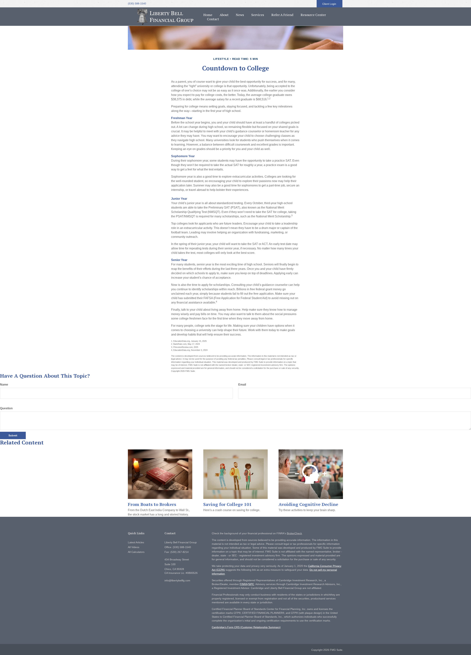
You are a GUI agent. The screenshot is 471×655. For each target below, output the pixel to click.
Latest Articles (136, 542)
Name (4, 384)
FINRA (243, 584)
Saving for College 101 (227, 504)
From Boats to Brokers (152, 504)
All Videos (133, 547)
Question (6, 408)
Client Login (329, 3)
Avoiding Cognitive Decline (308, 504)
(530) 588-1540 (137, 3)
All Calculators (136, 551)
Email (242, 384)
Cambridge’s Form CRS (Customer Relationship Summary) (246, 627)
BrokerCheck (294, 533)
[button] (224, 14)
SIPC (251, 584)
